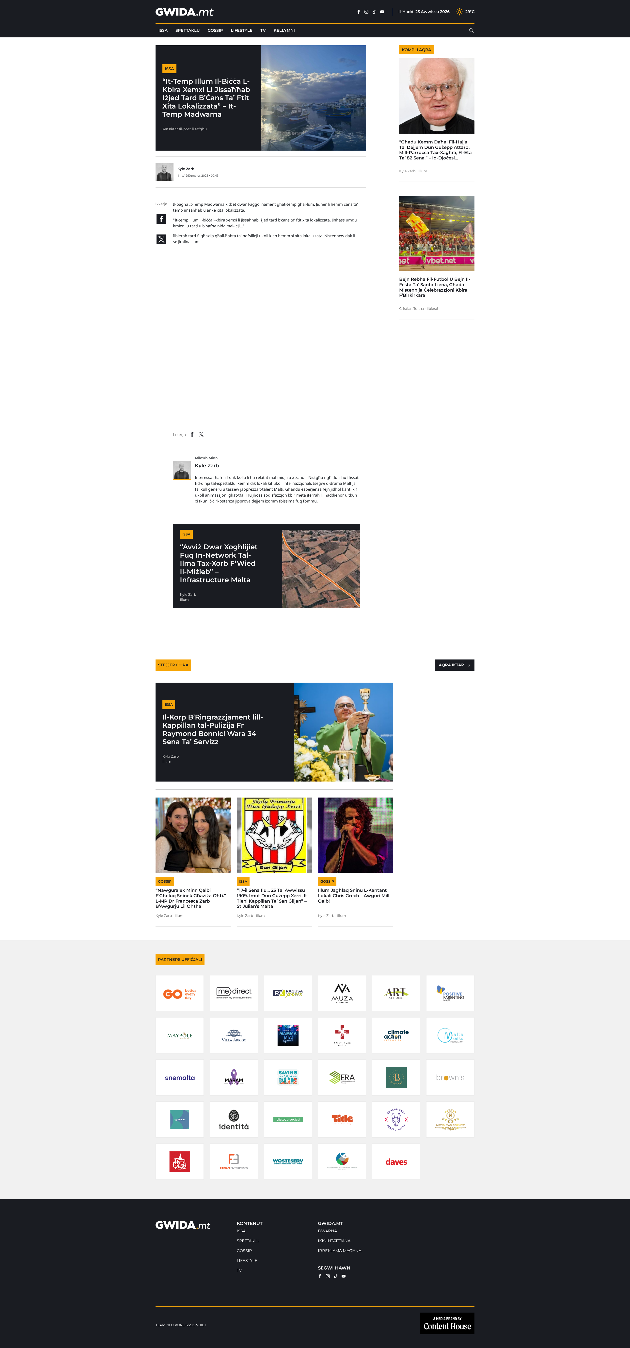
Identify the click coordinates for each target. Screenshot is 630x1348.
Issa (163, 30)
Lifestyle (241, 30)
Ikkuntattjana (334, 1240)
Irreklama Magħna (339, 1250)
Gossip (215, 30)
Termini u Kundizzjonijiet (181, 1325)
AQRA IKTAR (451, 665)
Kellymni (284, 30)
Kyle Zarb (185, 169)
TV (263, 30)
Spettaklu (187, 30)
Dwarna (327, 1231)
